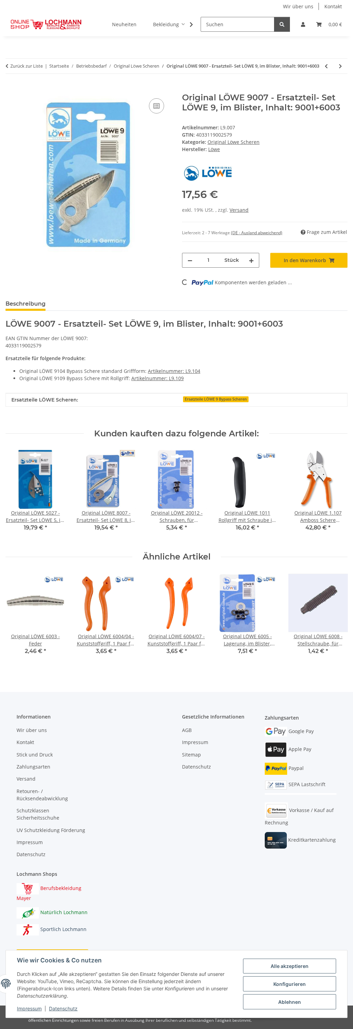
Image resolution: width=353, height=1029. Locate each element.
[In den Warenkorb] (11, 89)
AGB (187, 730)
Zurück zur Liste (26, 66)
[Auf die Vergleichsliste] (156, 105)
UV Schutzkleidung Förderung (51, 830)
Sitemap (191, 754)
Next (336, 495)
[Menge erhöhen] (251, 260)
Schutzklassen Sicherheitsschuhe (38, 814)
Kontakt (333, 6)
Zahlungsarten (33, 766)
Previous (17, 495)
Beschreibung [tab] (26, 303)
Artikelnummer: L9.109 (157, 378)
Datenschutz (63, 1008)
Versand (239, 210)
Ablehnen (289, 1002)
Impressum (29, 1008)
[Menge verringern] (190, 260)
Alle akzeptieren (290, 966)
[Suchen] (282, 24)
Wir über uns (298, 6)
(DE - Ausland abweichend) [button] (256, 233)
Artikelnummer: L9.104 (174, 371)
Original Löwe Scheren (234, 142)
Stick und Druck (35, 754)
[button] (303, 24)
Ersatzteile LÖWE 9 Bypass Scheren (216, 399)
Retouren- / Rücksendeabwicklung (42, 795)
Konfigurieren (289, 984)
